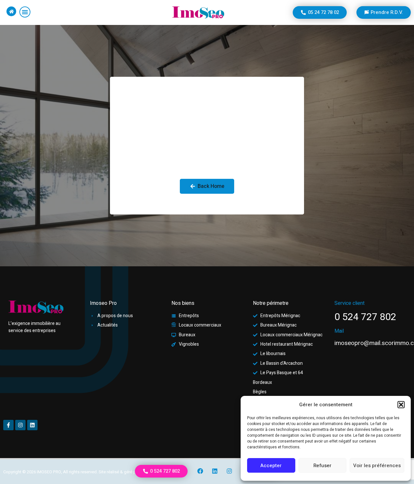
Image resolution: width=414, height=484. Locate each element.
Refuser (322, 465)
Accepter (271, 465)
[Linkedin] (214, 471)
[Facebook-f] (8, 425)
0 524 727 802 (365, 317)
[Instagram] (229, 471)
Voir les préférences (377, 465)
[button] (401, 404)
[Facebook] (200, 471)
